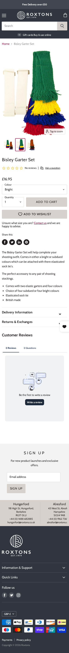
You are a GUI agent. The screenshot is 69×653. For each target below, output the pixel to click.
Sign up (16, 488)
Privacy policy (23, 639)
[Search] (62, 26)
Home (6, 44)
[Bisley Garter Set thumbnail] (8, 145)
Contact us (40, 223)
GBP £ (7, 614)
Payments (7, 639)
